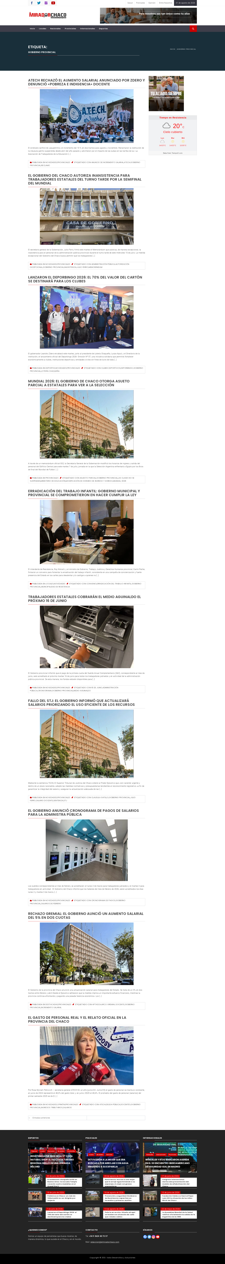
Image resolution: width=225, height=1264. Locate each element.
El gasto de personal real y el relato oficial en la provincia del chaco (77, 1019)
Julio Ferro (82, 267)
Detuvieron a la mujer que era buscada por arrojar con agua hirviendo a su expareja (108, 1163)
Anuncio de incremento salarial (107, 162)
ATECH (127, 162)
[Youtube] (158, 1237)
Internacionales (87, 28)
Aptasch (96, 1004)
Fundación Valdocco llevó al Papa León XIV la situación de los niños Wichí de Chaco (177, 1198)
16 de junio (96, 687)
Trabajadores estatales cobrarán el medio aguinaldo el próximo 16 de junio (84, 598)
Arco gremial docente (112, 1004)
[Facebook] (145, 1237)
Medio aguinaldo (82, 690)
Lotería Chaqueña (50, 371)
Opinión (151, 3)
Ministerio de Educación (53, 481)
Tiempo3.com (177, 153)
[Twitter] (149, 1237)
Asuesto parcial (88, 478)
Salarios (67, 1107)
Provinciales (70, 28)
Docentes (126, 1104)
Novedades (51, 162)
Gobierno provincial (53, 267)
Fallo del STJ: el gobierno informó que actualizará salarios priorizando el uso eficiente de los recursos (81, 702)
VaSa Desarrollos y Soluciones (121, 1257)
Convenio (91, 583)
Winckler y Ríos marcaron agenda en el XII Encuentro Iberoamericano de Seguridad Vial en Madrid (167, 1163)
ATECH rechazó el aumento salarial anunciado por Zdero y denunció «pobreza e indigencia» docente (86, 82)
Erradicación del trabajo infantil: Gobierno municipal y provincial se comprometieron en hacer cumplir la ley (84, 493)
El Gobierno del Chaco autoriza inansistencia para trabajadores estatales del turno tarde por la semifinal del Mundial (85, 179)
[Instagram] (153, 1237)
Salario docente (44, 800)
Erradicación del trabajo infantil (114, 583)
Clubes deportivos (110, 368)
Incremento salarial (51, 1007)
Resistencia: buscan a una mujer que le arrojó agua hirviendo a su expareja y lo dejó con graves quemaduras (120, 1182)
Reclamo (45, 165)
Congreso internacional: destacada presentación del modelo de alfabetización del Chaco (175, 1182)
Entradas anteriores (41, 1118)
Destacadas (52, 1004)
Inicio (32, 28)
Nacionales (55, 28)
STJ (65, 800)
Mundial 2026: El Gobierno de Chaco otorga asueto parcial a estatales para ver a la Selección (79, 383)
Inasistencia (70, 267)
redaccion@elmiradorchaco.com (104, 1242)
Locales (42, 28)
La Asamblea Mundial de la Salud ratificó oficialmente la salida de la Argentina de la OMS (178, 1214)
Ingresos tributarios (52, 1107)
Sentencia (58, 800)
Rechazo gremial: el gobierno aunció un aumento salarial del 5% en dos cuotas (86, 915)
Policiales (140, 3)
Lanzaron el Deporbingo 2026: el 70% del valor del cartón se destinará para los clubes (85, 279)
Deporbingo (127, 368)
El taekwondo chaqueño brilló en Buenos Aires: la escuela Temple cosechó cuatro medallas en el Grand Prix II (62, 1182)
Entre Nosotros (165, 3)
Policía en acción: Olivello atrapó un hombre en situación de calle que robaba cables (120, 1214)
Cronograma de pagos (103, 900)
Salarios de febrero (51, 903)
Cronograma (45, 690)
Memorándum (95, 267)
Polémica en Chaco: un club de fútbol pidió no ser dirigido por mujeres (61, 1198)
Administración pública (103, 264)
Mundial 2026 (119, 481)
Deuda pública (113, 1104)
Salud (130, 3)
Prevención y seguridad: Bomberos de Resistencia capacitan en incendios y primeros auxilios (121, 1198)
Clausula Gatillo (100, 797)
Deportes (103, 28)
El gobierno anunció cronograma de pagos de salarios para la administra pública (83, 812)
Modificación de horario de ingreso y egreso (89, 481)
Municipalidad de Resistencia (55, 586)
